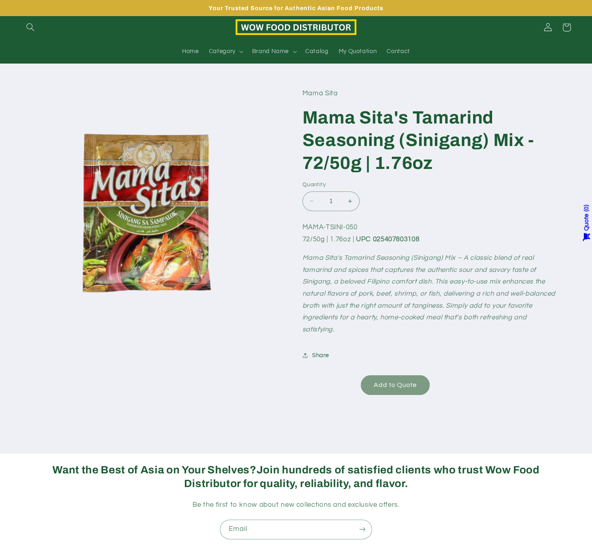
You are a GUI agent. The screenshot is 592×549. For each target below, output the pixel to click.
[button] (30, 27)
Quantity (314, 184)
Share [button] (320, 355)
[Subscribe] (362, 529)
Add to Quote (395, 385)
